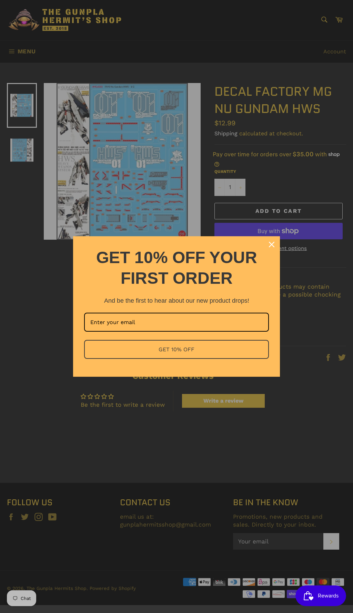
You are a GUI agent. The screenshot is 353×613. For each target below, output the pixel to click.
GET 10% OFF (176, 349)
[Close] (271, 244)
